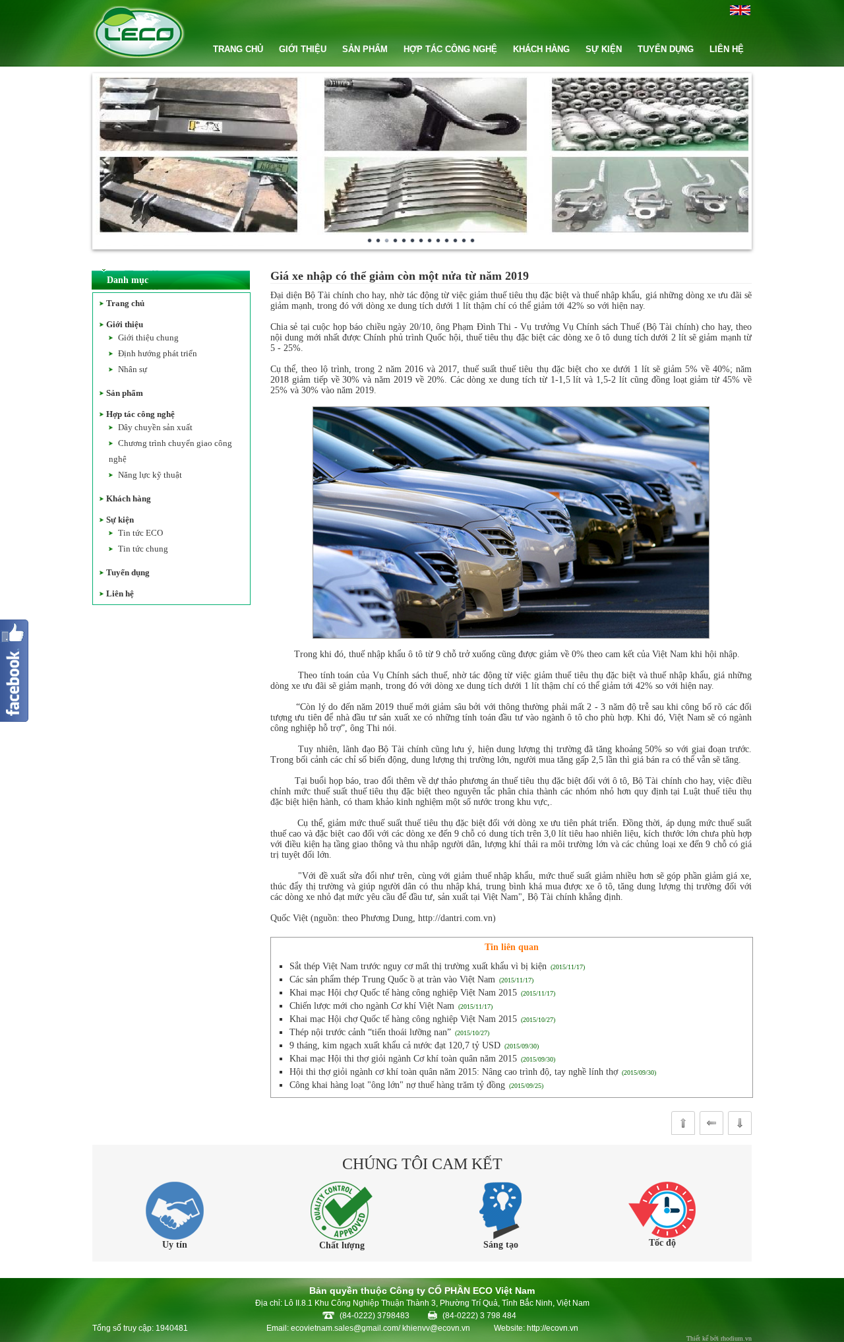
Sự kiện (120, 520)
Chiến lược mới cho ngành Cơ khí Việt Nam (371, 1006)
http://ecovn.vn (552, 1328)
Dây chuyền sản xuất (155, 427)
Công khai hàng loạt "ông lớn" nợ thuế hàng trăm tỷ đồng (397, 1085)
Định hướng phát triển (157, 353)
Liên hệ (120, 593)
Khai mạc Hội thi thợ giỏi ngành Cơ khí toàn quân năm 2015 (403, 1059)
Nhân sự (132, 369)
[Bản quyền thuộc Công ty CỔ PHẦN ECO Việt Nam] (138, 55)
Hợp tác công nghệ (140, 414)
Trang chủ (125, 303)
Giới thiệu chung (148, 337)
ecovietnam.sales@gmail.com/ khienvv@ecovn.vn (380, 1328)
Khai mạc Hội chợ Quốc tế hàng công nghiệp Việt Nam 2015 (403, 993)
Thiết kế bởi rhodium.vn (719, 1338)
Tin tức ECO (140, 533)
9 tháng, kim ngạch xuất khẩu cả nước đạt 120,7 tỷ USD (394, 1045)
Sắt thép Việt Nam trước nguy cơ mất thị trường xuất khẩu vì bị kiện (418, 966)
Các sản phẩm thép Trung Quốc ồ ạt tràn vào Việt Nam (392, 979)
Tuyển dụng (128, 572)
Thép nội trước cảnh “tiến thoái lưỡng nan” (370, 1032)
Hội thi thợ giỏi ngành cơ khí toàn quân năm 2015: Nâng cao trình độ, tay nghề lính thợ (453, 1072)
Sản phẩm (124, 393)
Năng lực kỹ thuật (150, 475)
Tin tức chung (143, 549)
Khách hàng (128, 498)
